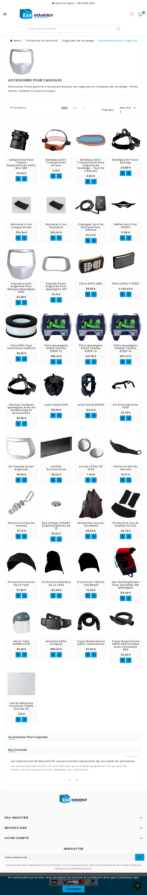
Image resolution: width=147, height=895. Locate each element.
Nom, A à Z (128, 110)
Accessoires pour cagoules (28, 737)
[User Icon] (132, 14)
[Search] (118, 29)
